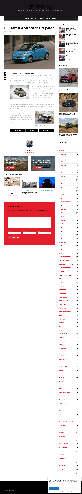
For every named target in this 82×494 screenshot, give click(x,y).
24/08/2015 (35, 164)
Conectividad (62, 304)
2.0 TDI (60, 249)
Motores (61, 370)
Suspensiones (63, 447)
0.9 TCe (61, 147)
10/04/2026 (68, 39)
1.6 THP (61, 231)
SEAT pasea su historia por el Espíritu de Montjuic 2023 (71, 57)
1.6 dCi (60, 205)
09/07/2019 (15, 195)
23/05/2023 (68, 59)
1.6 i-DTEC (61, 216)
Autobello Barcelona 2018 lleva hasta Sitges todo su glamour (29, 193)
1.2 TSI (60, 172)
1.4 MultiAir (62, 180)
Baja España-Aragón (10, 158)
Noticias (33, 18)
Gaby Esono (11, 31)
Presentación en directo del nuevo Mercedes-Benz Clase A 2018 (47, 194)
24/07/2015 (8, 164)
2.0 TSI (60, 253)
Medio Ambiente (63, 359)
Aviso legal (72, 491)
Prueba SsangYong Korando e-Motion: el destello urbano (71, 50)
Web (39, 231)
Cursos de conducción (65, 311)
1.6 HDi (60, 213)
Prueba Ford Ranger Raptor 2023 (67, 89)
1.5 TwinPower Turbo (65, 202)
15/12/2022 (61, 90)
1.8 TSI (60, 234)
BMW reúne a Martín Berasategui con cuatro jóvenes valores (11, 192)
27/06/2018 (32, 195)
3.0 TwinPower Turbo (65, 267)
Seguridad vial (63, 440)
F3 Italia (61, 337)
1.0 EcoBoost (62, 154)
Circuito (61, 282)
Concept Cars (63, 297)
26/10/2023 (68, 52)
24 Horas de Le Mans (64, 260)
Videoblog (62, 465)
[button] (79, 478)
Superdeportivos (64, 443)
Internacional (63, 348)
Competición (17, 158)
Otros (60, 396)
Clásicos (61, 286)
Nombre (10, 231)
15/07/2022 (61, 116)
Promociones (62, 403)
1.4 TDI (60, 183)
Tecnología (62, 451)
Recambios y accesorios (66, 421)
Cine (60, 278)
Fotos (60, 344)
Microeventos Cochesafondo (67, 363)
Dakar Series (62, 319)
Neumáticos (62, 374)
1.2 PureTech (62, 165)
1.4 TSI (60, 187)
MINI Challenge (63, 366)
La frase (61, 355)
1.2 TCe (61, 169)
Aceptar (54, 488)
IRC (60, 352)
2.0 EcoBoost (62, 242)
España (61, 330)
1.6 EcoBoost (62, 209)
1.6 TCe (61, 224)
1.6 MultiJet (62, 220)
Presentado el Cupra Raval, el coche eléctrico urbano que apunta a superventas (71, 36)
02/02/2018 (50, 197)
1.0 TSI (60, 161)
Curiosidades (62, 308)
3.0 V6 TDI (61, 271)
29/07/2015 (6, 31)
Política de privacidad (66, 491)
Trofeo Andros (63, 462)
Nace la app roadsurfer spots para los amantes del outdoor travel (68, 135)
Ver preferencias (75, 488)
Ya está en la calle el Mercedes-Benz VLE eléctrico (71, 29)
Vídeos (54, 18)
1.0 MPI (61, 158)
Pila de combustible (64, 399)
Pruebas (27, 18)
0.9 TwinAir (62, 150)
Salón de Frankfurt (64, 429)
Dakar (60, 315)
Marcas (41, 18)
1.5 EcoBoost (62, 194)
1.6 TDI (60, 227)
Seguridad (62, 436)
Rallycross (62, 418)
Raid (7, 159)
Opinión (61, 388)
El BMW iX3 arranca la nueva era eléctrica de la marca (72, 43)
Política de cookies (58, 491)
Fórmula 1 (62, 341)
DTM (60, 326)
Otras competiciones (65, 392)
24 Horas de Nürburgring (66, 264)
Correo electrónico (27, 231)
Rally (60, 414)
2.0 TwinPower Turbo (65, 256)
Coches (48, 18)
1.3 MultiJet (62, 176)
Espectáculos (63, 333)
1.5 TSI (60, 198)
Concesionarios (63, 300)
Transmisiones (63, 458)
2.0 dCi (60, 238)
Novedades (47, 190)
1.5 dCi (60, 191)
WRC (60, 473)
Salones (61, 432)
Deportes (61, 322)
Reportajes (14, 188)
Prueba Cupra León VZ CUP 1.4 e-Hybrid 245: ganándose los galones (67, 114)
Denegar (64, 488)
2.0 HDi (60, 245)
